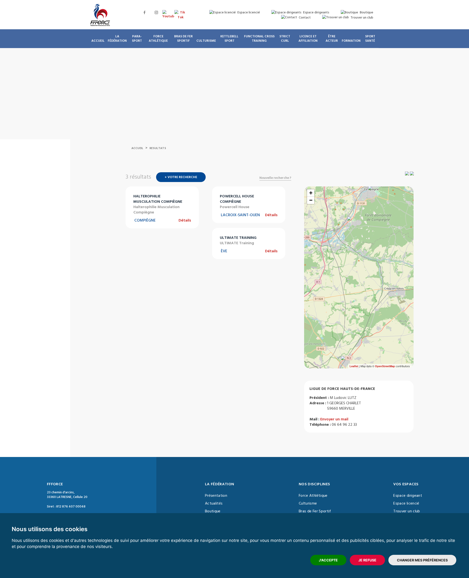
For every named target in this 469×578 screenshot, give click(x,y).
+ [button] (310, 193)
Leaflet (354, 366)
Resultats (157, 148)
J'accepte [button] (328, 560)
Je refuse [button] (367, 560)
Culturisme (308, 503)
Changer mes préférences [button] (422, 560)
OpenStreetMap (385, 366)
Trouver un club (406, 511)
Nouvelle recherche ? (275, 177)
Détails (185, 220)
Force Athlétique (313, 495)
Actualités (214, 503)
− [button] (310, 200)
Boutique (213, 511)
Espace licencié (406, 503)
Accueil (137, 148)
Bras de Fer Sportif (315, 511)
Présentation (216, 495)
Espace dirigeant (407, 495)
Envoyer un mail (334, 419)
